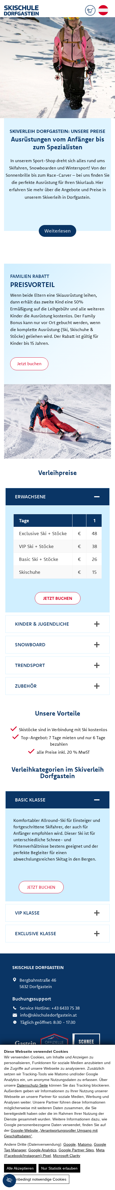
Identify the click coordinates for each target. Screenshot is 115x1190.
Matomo (85, 1144)
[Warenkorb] (90, 11)
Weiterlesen (57, 231)
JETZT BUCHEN (41, 887)
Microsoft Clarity (66, 1155)
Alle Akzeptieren (20, 1168)
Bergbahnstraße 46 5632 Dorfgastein (38, 983)
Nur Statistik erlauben (59, 1168)
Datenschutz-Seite (32, 1085)
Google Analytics (42, 1150)
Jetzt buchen (29, 363)
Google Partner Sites (76, 1150)
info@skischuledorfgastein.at (48, 1015)
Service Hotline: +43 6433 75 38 (50, 1008)
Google (69, 1144)
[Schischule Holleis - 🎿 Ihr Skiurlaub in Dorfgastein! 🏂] (21, 11)
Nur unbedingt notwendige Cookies (36, 1179)
